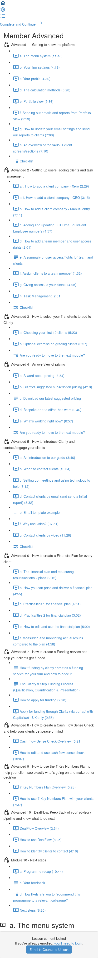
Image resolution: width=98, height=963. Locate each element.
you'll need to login (68, 943)
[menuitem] (3, 11)
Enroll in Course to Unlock (49, 949)
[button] (3, 4)
